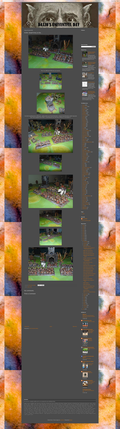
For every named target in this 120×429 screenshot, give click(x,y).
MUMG (83, 137)
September (85, 294)
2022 (83, 228)
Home (51, 326)
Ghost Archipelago (85, 130)
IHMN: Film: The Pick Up (87, 250)
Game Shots (84, 133)
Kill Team (84, 186)
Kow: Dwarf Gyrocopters (87, 278)
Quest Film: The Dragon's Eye (88, 286)
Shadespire (84, 208)
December (85, 241)
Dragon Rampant (85, 204)
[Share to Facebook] (42, 285)
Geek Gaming (84, 183)
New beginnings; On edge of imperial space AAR (91, 382)
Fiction (83, 194)
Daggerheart (84, 207)
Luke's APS (84, 147)
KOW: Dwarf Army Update (88, 270)
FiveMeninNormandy (87, 389)
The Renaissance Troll (87, 320)
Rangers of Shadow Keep (87, 142)
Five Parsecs (84, 115)
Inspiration (84, 154)
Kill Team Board (91, 72)
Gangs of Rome (85, 177)
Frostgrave (84, 112)
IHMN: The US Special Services (89, 291)
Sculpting (84, 123)
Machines (84, 170)
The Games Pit (86, 276)
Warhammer (84, 132)
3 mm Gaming (85, 161)
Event (83, 163)
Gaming (83, 116)
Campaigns (84, 157)
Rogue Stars (84, 139)
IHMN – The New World (87, 358)
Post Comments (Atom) (33, 328)
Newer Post (27, 326)
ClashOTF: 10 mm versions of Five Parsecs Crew (88, 248)
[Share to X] (41, 285)
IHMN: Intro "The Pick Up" (88, 252)
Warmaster (84, 159)
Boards (83, 117)
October (85, 244)
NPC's (83, 180)
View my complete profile (86, 220)
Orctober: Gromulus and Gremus (89, 258)
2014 (83, 309)
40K (83, 176)
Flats (83, 146)
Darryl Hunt (85, 218)
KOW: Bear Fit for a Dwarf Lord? (89, 265)
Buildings (84, 113)
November (85, 243)
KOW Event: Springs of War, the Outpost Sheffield (92, 63)
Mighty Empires (85, 174)
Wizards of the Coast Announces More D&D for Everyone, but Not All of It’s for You (89, 316)
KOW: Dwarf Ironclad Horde (88, 275)
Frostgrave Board (91, 82)
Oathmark (84, 190)
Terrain (83, 105)
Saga (83, 127)
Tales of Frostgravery (87, 371)
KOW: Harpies (86, 282)
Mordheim (84, 120)
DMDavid (84, 314)
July (84, 297)
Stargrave (84, 201)
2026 (83, 225)
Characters (84, 122)
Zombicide (84, 153)
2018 (83, 235)
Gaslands (84, 178)
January (85, 307)
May (84, 300)
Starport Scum (85, 156)
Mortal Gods (84, 200)
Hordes (83, 188)
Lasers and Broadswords (88, 380)
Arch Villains (84, 181)
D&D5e (83, 110)
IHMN (83, 144)
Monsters (84, 119)
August (84, 295)
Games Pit (84, 197)
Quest (83, 107)
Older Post (75, 326)
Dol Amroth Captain (91, 321)
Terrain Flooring (86, 290)
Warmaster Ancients (86, 167)
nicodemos (62, 420)
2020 (83, 232)
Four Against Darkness (86, 195)
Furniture (84, 126)
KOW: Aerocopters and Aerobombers (87, 260)
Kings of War (29, 286)
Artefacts (83, 187)
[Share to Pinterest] (43, 285)
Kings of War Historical (86, 151)
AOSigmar (84, 184)
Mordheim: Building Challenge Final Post (91, 53)
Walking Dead (85, 150)
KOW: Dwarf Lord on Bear (88, 267)
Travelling (84, 193)
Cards (83, 143)
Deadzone (84, 171)
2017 (83, 236)
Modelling (84, 109)
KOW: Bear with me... (87, 246)
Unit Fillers (84, 198)
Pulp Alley (84, 191)
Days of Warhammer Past (88, 272)
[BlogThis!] (39, 285)
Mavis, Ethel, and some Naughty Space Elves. (91, 331)
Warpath (83, 160)
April (84, 302)
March (84, 303)
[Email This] (38, 285)
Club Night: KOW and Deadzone (89, 273)
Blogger (70, 420)
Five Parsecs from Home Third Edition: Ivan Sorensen (91, 92)
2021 (83, 230)
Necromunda (84, 134)
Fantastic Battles (85, 173)
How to (83, 164)
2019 (83, 233)
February (85, 305)
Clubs (83, 205)
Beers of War (84, 168)
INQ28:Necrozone (85, 136)
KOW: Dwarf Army (86, 284)
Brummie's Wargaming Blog (88, 347)
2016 (83, 238)
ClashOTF (84, 129)
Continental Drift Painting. (88, 329)
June (84, 298)
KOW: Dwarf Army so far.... (88, 262)
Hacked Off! (90, 372)
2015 (83, 240)
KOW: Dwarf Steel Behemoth (88, 253)
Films (83, 149)
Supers (83, 166)
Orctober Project (86, 263)
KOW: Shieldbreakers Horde (88, 268)
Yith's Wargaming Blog (87, 338)
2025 (83, 227)
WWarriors (84, 140)
